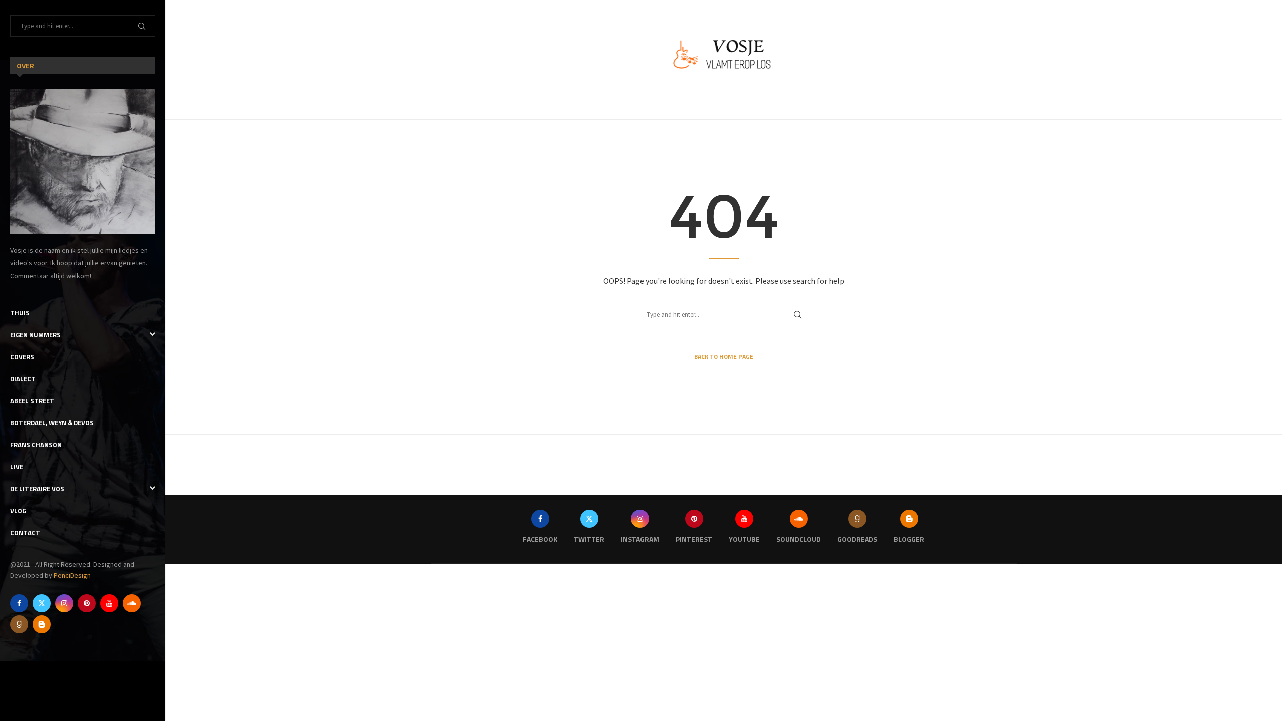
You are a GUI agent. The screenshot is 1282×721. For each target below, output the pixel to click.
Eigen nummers (35, 335)
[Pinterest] (87, 603)
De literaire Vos (37, 489)
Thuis (20, 313)
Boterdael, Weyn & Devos (52, 423)
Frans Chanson (36, 445)
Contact (25, 533)
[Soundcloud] (132, 603)
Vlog (18, 511)
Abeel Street (32, 401)
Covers (22, 357)
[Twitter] (42, 603)
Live (16, 467)
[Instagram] (64, 603)
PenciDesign (72, 575)
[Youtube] (109, 603)
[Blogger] (42, 624)
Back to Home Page (723, 357)
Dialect (23, 379)
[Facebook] (19, 603)
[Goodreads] (19, 624)
